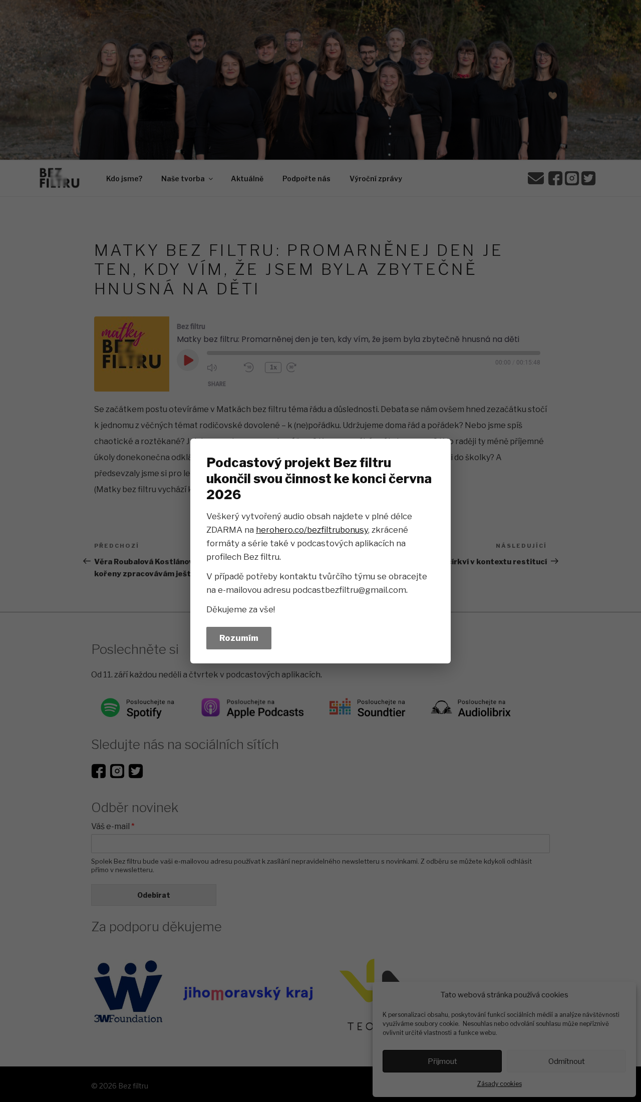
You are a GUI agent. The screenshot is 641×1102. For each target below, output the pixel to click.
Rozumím (238, 638)
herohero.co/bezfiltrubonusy (312, 530)
